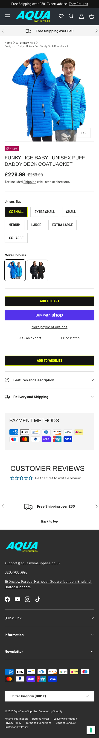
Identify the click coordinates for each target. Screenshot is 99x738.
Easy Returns (78, 4)
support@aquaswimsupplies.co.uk (32, 563)
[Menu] (7, 16)
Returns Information (16, 718)
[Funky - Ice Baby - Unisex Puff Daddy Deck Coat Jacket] (15, 270)
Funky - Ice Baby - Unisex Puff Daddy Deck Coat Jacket (36, 46)
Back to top (49, 521)
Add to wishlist (49, 360)
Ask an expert (30, 338)
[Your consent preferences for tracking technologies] (91, 730)
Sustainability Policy (17, 726)
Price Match (70, 338)
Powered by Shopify (50, 711)
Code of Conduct (66, 722)
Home (8, 42)
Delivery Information (65, 718)
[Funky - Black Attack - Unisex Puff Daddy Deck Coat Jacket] (37, 270)
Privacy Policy (13, 722)
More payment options (49, 327)
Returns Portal (40, 718)
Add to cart (49, 301)
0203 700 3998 (16, 572)
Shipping (29, 182)
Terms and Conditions (38, 722)
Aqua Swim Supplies (26, 711)
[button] (92, 16)
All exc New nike (25, 42)
